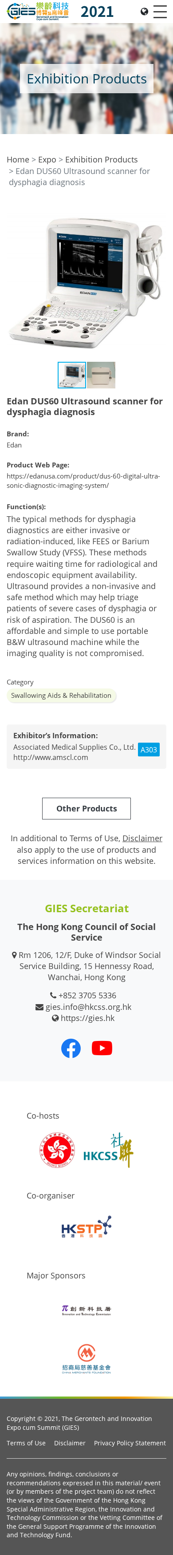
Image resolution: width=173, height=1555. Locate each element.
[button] (158, 209)
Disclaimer (70, 1443)
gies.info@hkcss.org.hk (88, 1006)
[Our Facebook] (71, 1048)
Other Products (86, 808)
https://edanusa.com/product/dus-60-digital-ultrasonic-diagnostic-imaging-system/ (83, 480)
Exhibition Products (101, 159)
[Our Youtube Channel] (102, 1048)
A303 (149, 750)
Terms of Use (26, 1443)
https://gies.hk (87, 1018)
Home (18, 159)
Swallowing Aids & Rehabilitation (61, 695)
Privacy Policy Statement (130, 1443)
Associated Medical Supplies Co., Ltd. (74, 747)
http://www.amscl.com (50, 757)
